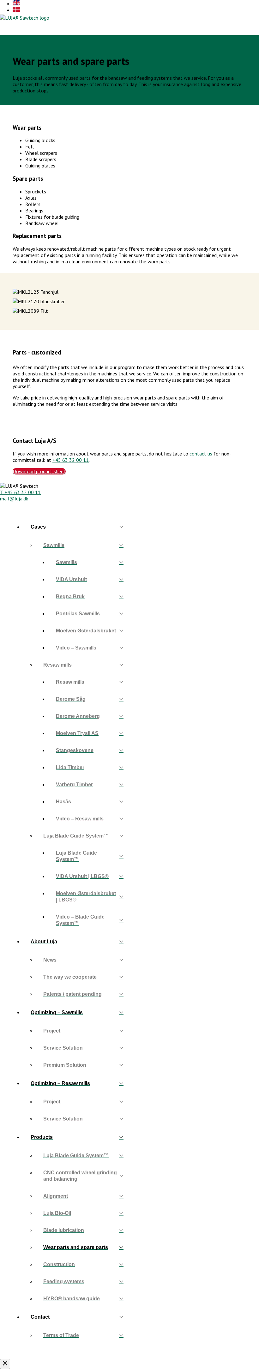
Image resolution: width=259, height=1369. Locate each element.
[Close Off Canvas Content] (5, 1364)
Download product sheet (39, 471)
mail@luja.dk (14, 498)
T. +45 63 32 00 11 (20, 492)
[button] (223, 18)
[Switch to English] (16, 3)
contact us (201, 453)
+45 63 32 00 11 (70, 460)
